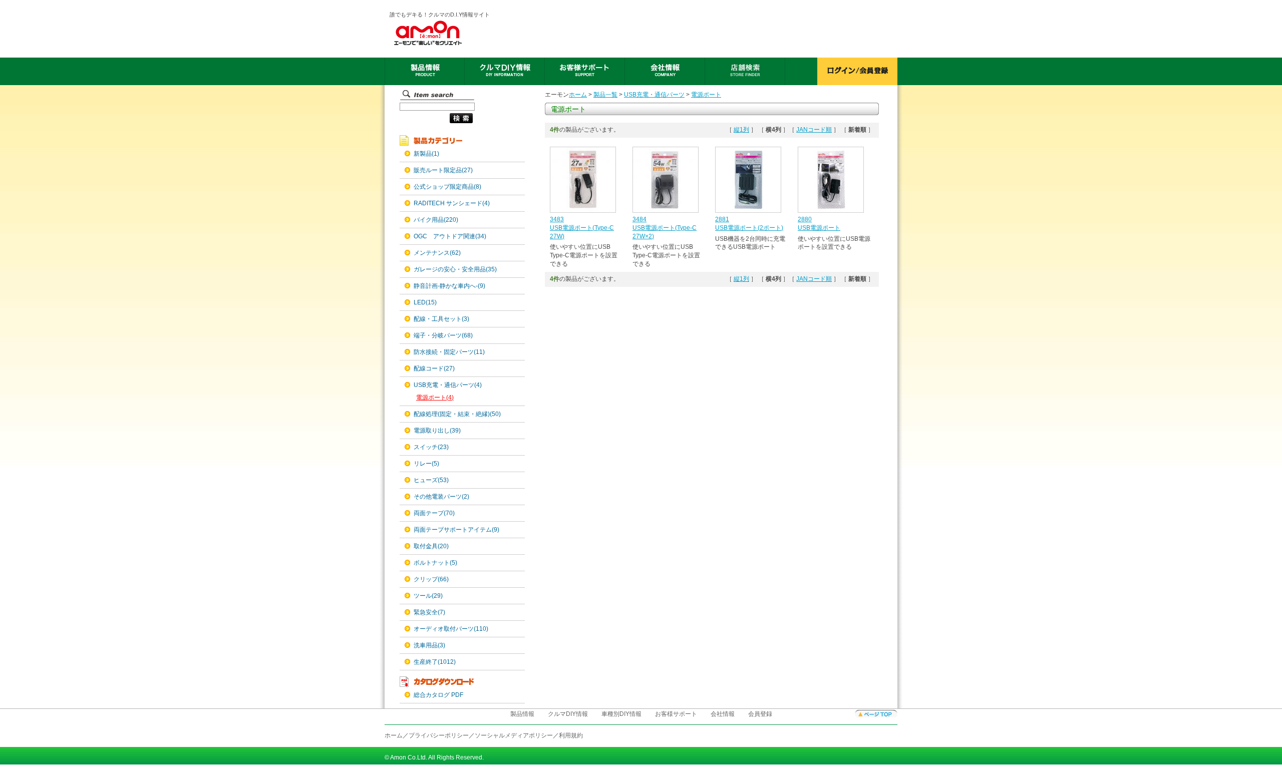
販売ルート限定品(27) (443, 170)
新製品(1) (426, 153)
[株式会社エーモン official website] (440, 33)
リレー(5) (426, 463)
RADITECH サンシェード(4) (452, 203)
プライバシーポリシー (439, 735)
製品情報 (522, 713)
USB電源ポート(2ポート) (749, 227)
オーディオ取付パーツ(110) (451, 628)
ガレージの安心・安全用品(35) (455, 269)
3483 (557, 219)
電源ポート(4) (435, 397)
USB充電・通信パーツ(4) (448, 385)
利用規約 (571, 735)
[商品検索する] (436, 123)
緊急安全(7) (429, 612)
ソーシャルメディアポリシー (514, 735)
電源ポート (706, 94)
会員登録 (760, 713)
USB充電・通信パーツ (654, 94)
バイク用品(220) (436, 219)
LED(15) (425, 302)
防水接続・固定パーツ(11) (449, 351)
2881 (722, 219)
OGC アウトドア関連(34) (450, 236)
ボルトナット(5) (435, 562)
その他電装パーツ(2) (441, 496)
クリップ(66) (431, 579)
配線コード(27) (434, 368)
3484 (639, 219)
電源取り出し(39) (437, 430)
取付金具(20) (431, 546)
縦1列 (741, 129)
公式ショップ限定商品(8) (447, 186)
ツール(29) (428, 595)
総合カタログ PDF (438, 694)
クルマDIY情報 (568, 713)
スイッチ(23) (431, 447)
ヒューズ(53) (431, 480)
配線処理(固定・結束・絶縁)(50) (457, 414)
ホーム (578, 94)
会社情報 (723, 713)
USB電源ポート (819, 227)
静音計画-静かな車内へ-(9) (449, 285)
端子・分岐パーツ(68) (443, 335)
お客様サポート (676, 713)
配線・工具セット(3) (441, 318)
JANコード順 (814, 129)
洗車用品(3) (429, 645)
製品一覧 (605, 94)
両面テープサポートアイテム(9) (456, 529)
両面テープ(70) (434, 513)
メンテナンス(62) (437, 252)
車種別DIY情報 (621, 713)
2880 (805, 219)
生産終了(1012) (435, 661)
